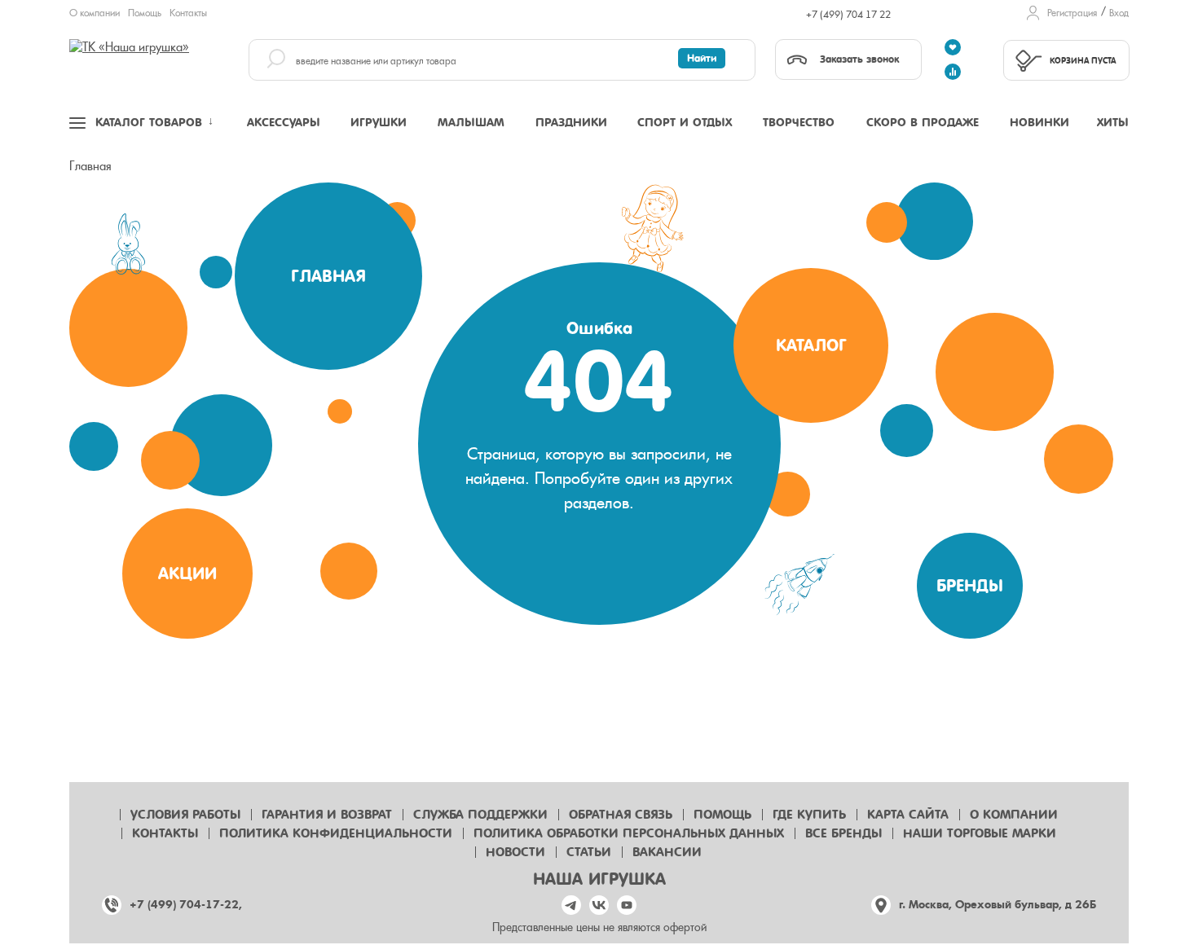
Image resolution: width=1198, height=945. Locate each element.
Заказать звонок (859, 59)
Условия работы (185, 814)
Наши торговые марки (979, 833)
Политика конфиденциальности (335, 833)
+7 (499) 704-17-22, (186, 905)
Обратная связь (620, 814)
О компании (94, 13)
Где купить (809, 814)
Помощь (144, 13)
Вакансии (667, 852)
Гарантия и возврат (327, 814)
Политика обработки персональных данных (628, 833)
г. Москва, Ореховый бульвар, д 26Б (997, 905)
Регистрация (1072, 13)
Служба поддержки (480, 814)
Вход (1119, 13)
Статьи (588, 852)
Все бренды (843, 833)
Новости (515, 852)
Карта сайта (908, 814)
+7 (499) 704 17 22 (848, 14)
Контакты (188, 13)
